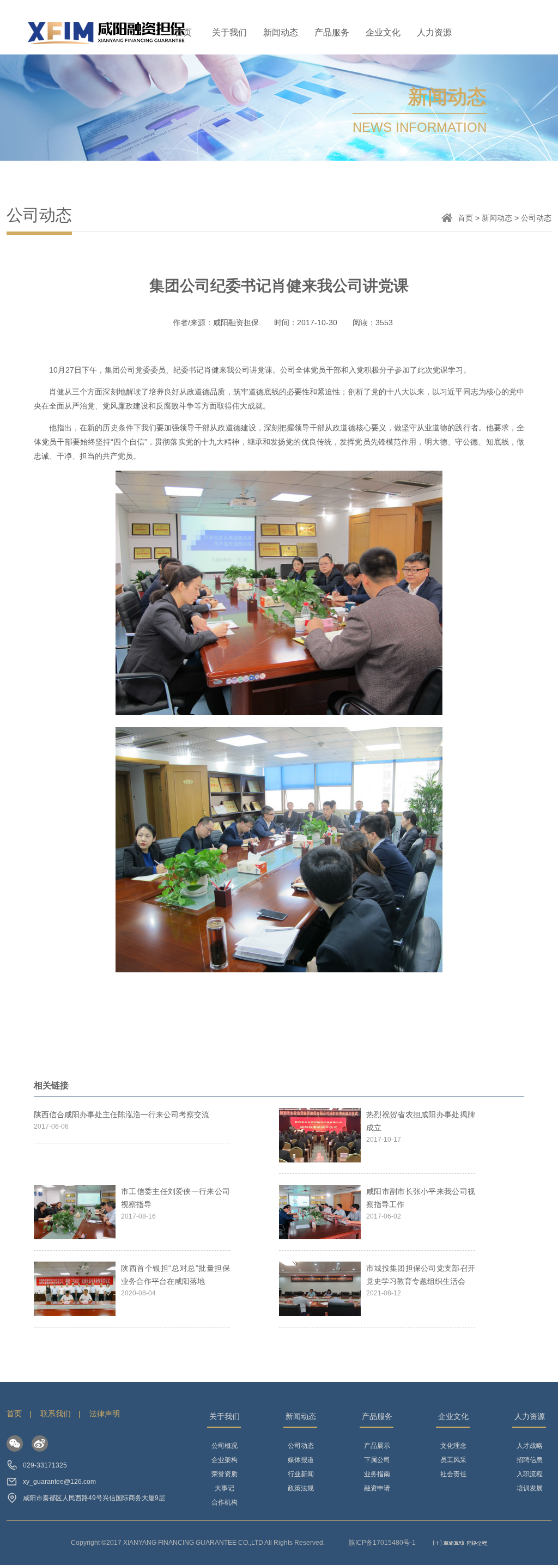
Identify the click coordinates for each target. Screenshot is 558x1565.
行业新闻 (301, 1474)
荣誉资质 (224, 1474)
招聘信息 (530, 1460)
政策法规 (301, 1488)
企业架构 (224, 1460)
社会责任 (453, 1474)
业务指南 (377, 1474)
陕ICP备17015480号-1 (382, 1542)
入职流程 (530, 1474)
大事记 (224, 1488)
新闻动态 (280, 32)
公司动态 (301, 1446)
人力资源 (434, 32)
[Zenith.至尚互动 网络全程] (460, 1542)
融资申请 (377, 1488)
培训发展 (530, 1488)
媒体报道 (301, 1460)
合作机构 (224, 1502)
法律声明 (104, 1413)
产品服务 (331, 32)
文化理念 (453, 1446)
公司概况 (224, 1446)
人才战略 (530, 1446)
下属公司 (377, 1460)
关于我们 (229, 32)
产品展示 (377, 1446)
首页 (183, 32)
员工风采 (453, 1460)
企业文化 (383, 32)
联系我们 (55, 1413)
